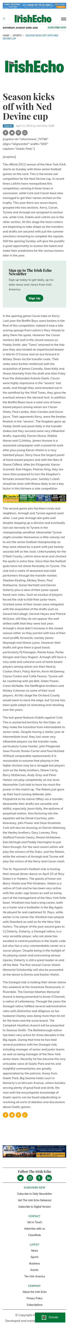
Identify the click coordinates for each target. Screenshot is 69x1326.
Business (34, 1263)
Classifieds (34, 1235)
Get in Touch (34, 1222)
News (34, 1250)
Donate (53, 1317)
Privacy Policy (34, 1298)
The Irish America (34, 1276)
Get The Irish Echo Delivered (34, 1200)
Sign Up (34, 298)
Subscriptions (35, 1304)
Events (34, 1270)
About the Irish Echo (35, 1292)
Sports (17, 35)
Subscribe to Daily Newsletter (34, 1193)
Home (6, 35)
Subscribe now (57, 27)
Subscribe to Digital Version (34, 1206)
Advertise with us (34, 1228)
